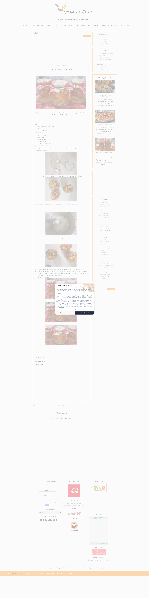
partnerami (62, 287)
